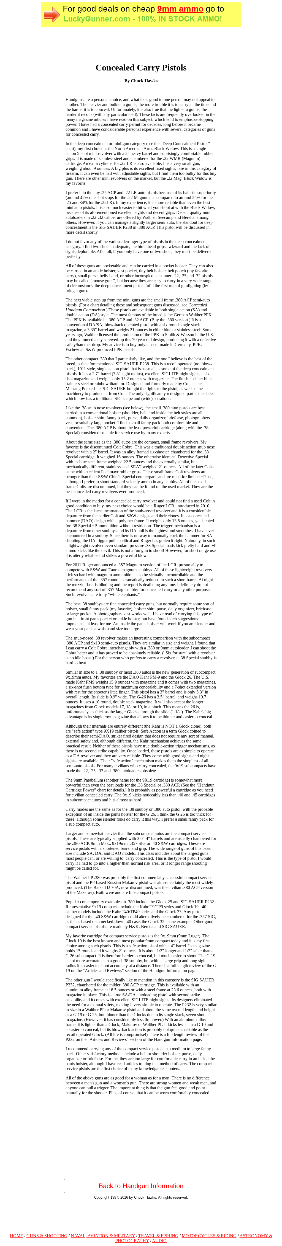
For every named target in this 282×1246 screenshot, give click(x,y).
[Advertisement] (141, 1215)
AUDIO (159, 1240)
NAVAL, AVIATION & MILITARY (103, 1235)
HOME (16, 1235)
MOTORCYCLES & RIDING (209, 1235)
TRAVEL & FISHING (158, 1235)
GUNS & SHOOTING (46, 1235)
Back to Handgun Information (141, 1186)
